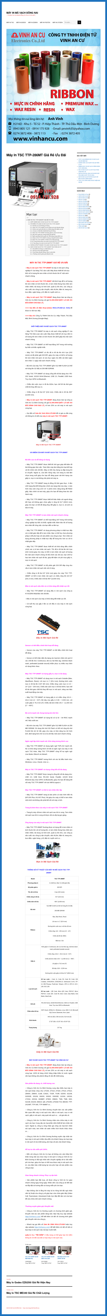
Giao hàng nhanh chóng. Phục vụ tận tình (44, 252)
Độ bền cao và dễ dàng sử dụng (41, 225)
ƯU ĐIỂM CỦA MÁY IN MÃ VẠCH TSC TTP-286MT (45, 224)
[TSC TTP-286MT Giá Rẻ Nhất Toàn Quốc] (48, 1250)
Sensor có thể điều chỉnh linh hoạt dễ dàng (44, 231)
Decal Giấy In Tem (83, 194)
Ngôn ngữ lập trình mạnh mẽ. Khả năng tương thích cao (48, 236)
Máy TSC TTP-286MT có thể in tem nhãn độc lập (46, 239)
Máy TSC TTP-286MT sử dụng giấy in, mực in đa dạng (47, 232)
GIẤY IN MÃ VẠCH (83, 196)
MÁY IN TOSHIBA (83, 214)
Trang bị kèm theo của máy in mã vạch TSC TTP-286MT (48, 241)
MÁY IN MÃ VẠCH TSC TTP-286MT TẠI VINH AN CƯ (45, 247)
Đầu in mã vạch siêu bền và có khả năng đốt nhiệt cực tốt (48, 229)
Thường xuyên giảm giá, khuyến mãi (43, 254)
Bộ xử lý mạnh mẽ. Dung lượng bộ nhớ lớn (44, 234)
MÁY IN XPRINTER (83, 219)
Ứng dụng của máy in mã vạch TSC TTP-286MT (46, 243)
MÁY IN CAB (81, 199)
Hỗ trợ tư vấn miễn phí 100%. (41, 250)
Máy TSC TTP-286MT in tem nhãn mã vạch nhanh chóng (48, 227)
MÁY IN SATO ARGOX (84, 212)
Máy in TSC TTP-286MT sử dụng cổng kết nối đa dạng (47, 238)
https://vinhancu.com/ (33, 1216)
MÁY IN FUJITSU (82, 203)
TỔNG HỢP (81, 226)
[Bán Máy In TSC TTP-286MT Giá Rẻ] (64, 1250)
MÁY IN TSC (10, 22)
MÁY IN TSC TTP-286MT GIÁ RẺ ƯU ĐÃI (40, 220)
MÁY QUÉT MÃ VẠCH (84, 222)
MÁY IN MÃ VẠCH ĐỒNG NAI (22, 12)
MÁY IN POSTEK (45, 22)
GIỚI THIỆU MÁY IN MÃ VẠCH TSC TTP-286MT (44, 222)
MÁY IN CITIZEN (58, 22)
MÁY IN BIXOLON (83, 198)
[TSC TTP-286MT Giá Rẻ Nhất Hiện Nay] (32, 1250)
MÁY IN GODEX (21, 22)
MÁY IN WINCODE (83, 217)
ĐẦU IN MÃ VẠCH (83, 228)
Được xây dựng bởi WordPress (31, 1308)
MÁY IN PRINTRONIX (84, 210)
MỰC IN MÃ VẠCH (83, 224)
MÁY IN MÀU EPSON (83, 206)
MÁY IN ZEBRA (33, 22)
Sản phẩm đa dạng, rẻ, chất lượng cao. (43, 249)
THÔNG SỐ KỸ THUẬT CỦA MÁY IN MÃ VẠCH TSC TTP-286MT (48, 245)
